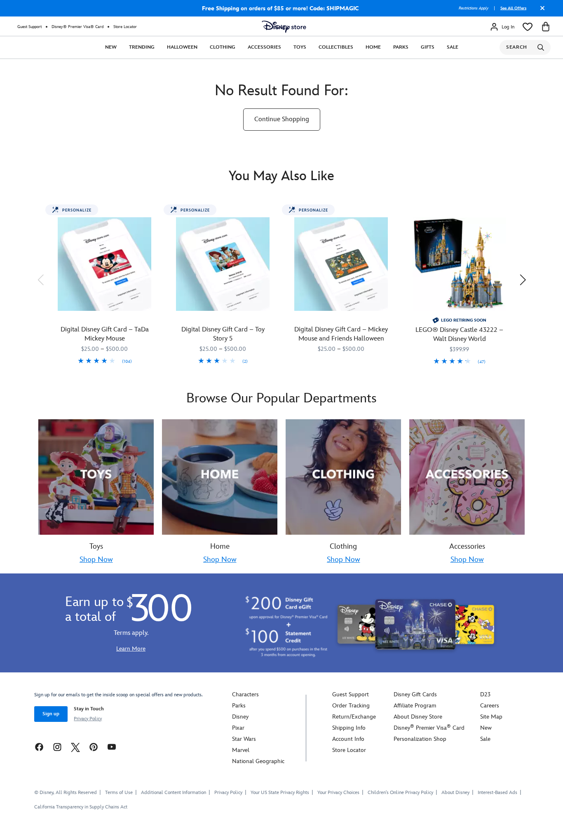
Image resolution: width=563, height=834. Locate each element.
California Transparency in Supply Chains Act (80, 807)
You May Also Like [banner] (281, 176)
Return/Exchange (354, 716)
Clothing (222, 47)
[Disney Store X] (75, 746)
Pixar (238, 727)
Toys (299, 47)
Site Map (491, 716)
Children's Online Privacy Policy (400, 792)
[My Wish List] (528, 27)
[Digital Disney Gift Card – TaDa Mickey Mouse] (104, 264)
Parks (400, 47)
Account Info (348, 738)
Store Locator (125, 26)
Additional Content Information (173, 792)
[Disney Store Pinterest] (94, 746)
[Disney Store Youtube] (112, 746)
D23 (485, 694)
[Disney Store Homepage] (284, 27)
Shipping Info (349, 727)
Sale (452, 47)
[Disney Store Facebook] (39, 746)
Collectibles (336, 47)
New (111, 47)
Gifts (427, 47)
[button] (40, 279)
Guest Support (29, 26)
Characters (245, 694)
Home (373, 47)
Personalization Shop (420, 738)
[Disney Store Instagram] (57, 746)
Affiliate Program (415, 705)
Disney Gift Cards (415, 694)
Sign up (50, 714)
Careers (489, 705)
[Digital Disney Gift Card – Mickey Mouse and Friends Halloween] (341, 264)
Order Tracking (351, 705)
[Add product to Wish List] (154, 214)
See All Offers (513, 8)
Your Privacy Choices (338, 793)
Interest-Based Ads (497, 792)
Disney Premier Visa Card (429, 727)
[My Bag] (546, 27)
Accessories (264, 47)
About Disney (455, 792)
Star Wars (244, 738)
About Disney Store (418, 716)
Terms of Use (119, 792)
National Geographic (258, 761)
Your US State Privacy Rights (280, 792)
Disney (240, 716)
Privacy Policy (88, 719)
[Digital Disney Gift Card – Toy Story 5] (223, 264)
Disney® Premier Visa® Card (77, 26)
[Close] (540, 11)
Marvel (240, 750)
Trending (142, 47)
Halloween (182, 47)
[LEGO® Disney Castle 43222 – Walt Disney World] (459, 264)
